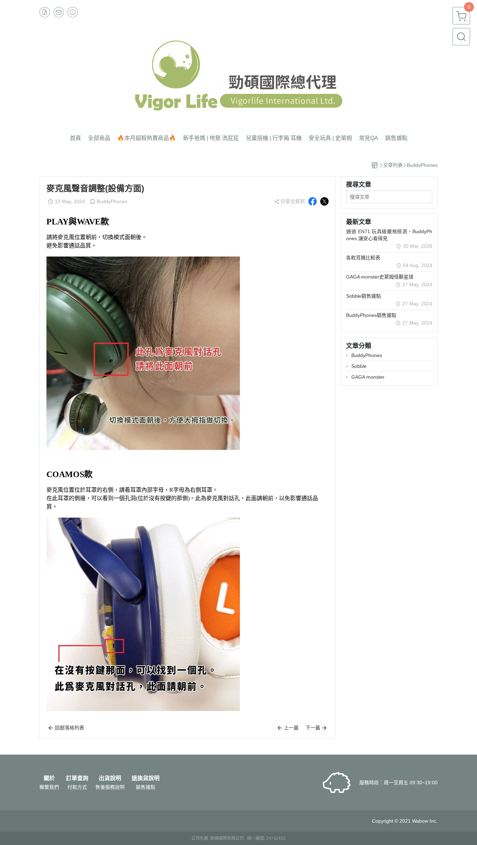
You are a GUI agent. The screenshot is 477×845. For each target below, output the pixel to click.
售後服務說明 (110, 787)
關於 (49, 778)
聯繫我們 (49, 787)
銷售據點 (145, 787)
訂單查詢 (77, 778)
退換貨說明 (146, 778)
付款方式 (77, 787)
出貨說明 (110, 778)
